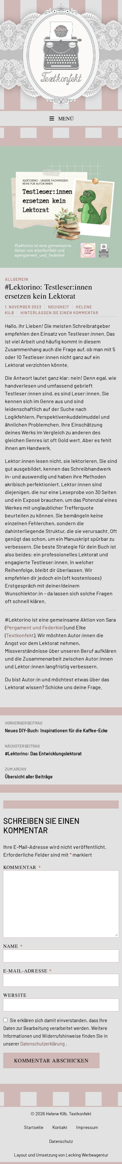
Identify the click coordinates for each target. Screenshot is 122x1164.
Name (13, 946)
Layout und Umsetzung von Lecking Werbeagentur (61, 1155)
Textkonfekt (61, 54)
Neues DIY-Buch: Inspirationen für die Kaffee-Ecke (56, 727)
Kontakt (59, 1127)
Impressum (87, 1127)
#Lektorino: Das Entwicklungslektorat (43, 750)
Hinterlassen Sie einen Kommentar (59, 312)
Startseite (33, 1127)
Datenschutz (61, 1141)
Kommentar (22, 867)
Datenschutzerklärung (43, 1043)
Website (15, 995)
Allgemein (16, 279)
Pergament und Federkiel (35, 627)
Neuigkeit (59, 306)
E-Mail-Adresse (27, 971)
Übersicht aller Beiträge (29, 773)
